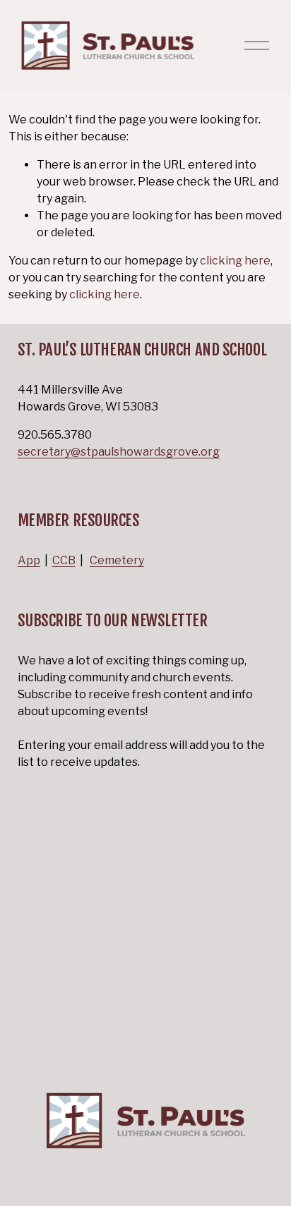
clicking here (235, 260)
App (29, 560)
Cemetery (117, 560)
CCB (64, 560)
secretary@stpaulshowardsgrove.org (119, 451)
